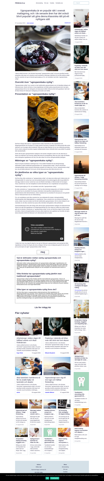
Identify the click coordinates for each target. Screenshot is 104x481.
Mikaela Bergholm (50, 353)
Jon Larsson (30, 23)
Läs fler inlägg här (43, 307)
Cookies (52, 3)
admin (18, 392)
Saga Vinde (20, 353)
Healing (77, 254)
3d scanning (78, 290)
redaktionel (68, 23)
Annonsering (39, 3)
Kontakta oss (59, 3)
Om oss (46, 3)
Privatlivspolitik (54, 478)
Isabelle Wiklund (49, 392)
